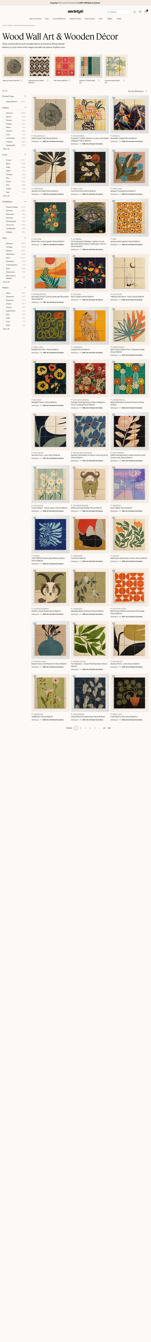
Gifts (101, 19)
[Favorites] (140, 12)
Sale (109, 19)
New (47, 19)
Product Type (8, 96)
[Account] (134, 12)
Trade (119, 19)
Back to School (35, 19)
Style (4, 238)
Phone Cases (90, 19)
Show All (6, 149)
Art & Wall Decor (59, 19)
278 (104, 728)
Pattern (5, 287)
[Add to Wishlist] (35, 98)
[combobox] (118, 12)
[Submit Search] (108, 12)
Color (4, 154)
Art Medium (7, 201)
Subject (5, 107)
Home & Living (75, 19)
